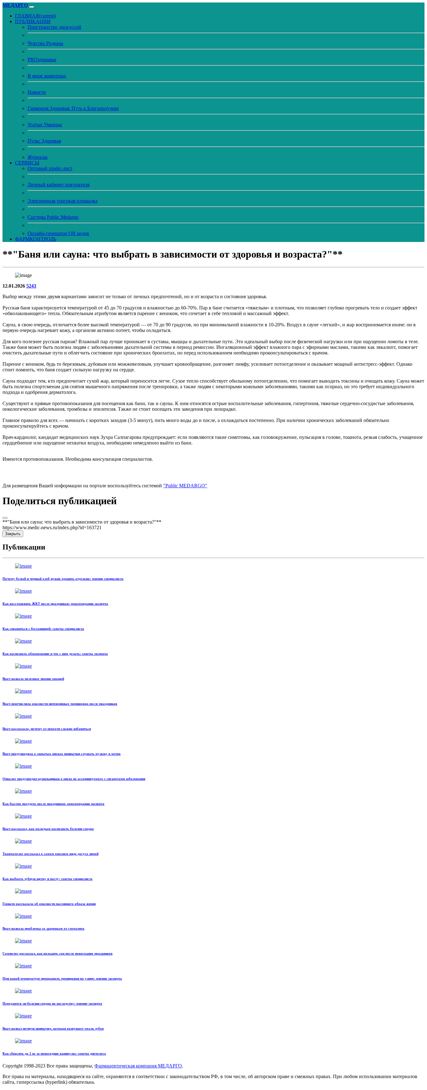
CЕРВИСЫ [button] (27, 162)
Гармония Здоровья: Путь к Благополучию (73, 108)
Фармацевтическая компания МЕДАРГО (138, 1065)
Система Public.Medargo (53, 217)
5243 (31, 286)
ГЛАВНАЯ (35, 15)
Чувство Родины (45, 43)
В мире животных (47, 75)
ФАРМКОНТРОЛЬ (35, 239)
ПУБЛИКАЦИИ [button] (33, 21)
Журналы (38, 157)
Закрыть (13, 533)
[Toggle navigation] (31, 7)
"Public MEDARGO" (185, 485)
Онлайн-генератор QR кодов (58, 233)
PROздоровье (42, 59)
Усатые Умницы (45, 124)
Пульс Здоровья (44, 140)
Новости (37, 92)
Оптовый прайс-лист (50, 168)
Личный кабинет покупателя (58, 184)
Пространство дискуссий (54, 27)
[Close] (5, 518)
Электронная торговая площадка (63, 200)
